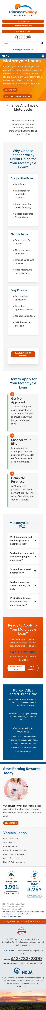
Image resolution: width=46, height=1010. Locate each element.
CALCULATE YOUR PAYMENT (23, 354)
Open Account (23, 21)
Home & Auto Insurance (14, 862)
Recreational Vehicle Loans (15, 850)
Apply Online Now (16, 668)
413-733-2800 (26, 958)
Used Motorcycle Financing (24, 744)
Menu (19, 55)
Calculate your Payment (17, 96)
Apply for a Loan (23, 31)
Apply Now (10, 90)
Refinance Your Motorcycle (24, 747)
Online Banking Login (23, 25)
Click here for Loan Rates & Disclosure (15, 911)
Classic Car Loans (11, 858)
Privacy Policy (9, 922)
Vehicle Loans (9, 842)
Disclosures (22, 922)
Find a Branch (31, 668)
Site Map (41, 922)
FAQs (32, 922)
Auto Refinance (10, 846)
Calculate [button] (11, 893)
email (24, 983)
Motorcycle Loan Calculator (24, 736)
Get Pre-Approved (24, 751)
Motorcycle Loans (11, 838)
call (17, 983)
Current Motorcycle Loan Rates (24, 740)
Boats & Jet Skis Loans (13, 854)
